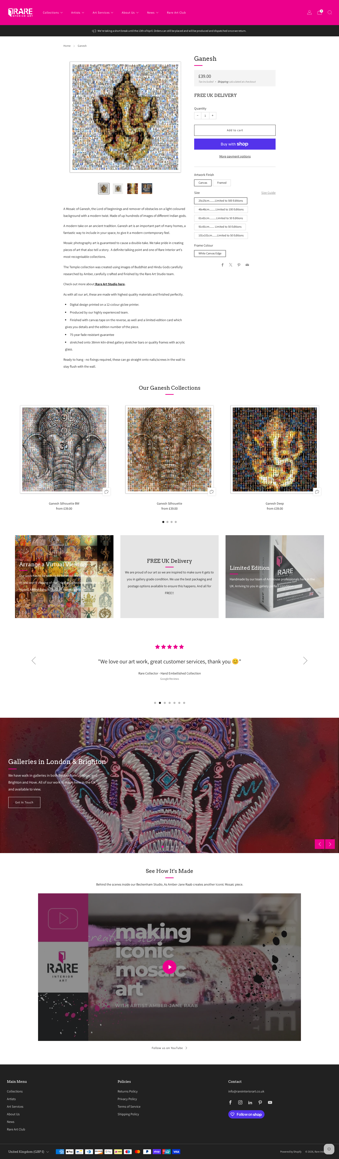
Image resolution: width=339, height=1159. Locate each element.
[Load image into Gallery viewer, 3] (132, 188)
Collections (51, 13)
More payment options (235, 156)
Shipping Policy (128, 1114)
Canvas (203, 183)
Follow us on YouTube (167, 1048)
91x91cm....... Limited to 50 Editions (220, 227)
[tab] (163, 522)
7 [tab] (184, 703)
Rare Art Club (176, 13)
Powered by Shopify (290, 1151)
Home (67, 46)
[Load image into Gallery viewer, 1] (103, 188)
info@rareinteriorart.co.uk (246, 1091)
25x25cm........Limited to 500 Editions (221, 201)
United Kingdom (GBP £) (26, 1151)
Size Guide (268, 192)
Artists (75, 13)
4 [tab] (170, 703)
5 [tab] (174, 703)
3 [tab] (165, 703)
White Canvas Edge (210, 254)
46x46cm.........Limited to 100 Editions (221, 209)
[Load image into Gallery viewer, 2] (118, 188)
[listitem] (169, 30)
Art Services (101, 13)
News (151, 13)
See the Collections (29, 802)
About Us (128, 13)
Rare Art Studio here (110, 284)
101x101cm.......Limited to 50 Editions (221, 236)
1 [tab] (155, 703)
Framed (221, 183)
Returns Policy (128, 1091)
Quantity (200, 108)
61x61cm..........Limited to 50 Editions (221, 218)
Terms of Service (129, 1106)
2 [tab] (160, 703)
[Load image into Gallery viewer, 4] (146, 188)
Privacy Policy (127, 1099)
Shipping (222, 82)
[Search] (329, 12)
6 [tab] (179, 703)
